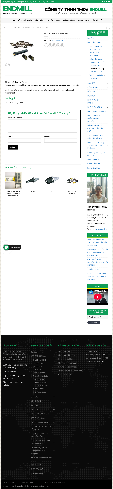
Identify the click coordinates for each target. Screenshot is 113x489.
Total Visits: (91, 361)
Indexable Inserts (72, 192)
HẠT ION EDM (93, 159)
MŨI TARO (91, 91)
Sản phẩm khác (93, 168)
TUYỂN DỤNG (93, 269)
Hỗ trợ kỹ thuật (64, 374)
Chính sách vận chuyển (67, 363)
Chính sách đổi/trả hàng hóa (70, 370)
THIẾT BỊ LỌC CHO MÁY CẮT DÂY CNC (95, 136)
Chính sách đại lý (65, 351)
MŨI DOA (91, 96)
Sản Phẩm (39, 20)
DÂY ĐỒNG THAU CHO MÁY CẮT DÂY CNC (95, 128)
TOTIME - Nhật (95, 65)
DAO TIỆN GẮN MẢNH (96, 111)
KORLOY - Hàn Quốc (96, 72)
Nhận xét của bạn (16, 117)
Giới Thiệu (27, 20)
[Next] (80, 187)
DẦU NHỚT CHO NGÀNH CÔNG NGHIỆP (94, 118)
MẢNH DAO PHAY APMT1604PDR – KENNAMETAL (13, 193)
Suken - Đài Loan (95, 59)
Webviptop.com (45, 486)
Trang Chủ (15, 20)
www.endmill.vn (101, 229)
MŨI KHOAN (92, 87)
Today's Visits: (92, 351)
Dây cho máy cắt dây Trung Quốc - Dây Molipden (95, 145)
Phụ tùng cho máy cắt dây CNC (96, 153)
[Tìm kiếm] (102, 20)
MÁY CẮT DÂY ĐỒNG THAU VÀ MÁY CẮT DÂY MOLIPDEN (97, 242)
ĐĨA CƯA (90, 38)
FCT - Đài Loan (94, 49)
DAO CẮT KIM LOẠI (28, 28)
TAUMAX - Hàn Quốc (97, 62)
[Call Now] (6, 247)
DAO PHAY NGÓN (94, 107)
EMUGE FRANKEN (96, 46)
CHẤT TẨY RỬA (93, 164)
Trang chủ (7, 28)
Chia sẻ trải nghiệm (65, 20)
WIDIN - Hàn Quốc (96, 75)
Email (47, 136)
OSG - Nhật (93, 56)
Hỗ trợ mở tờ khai (65, 359)
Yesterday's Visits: (93, 355)
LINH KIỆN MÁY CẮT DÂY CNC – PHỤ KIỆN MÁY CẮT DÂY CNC (97, 252)
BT (52, 192)
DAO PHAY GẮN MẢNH (93, 101)
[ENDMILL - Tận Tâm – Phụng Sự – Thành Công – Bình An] (55, 10)
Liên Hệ (95, 20)
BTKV (33, 192)
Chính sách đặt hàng (66, 355)
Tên (10, 136)
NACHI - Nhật (94, 52)
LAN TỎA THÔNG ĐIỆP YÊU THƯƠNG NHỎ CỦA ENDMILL (97, 276)
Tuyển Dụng (83, 20)
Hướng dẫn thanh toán (67, 367)
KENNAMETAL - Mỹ (42, 28)
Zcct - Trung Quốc (96, 78)
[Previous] (4, 187)
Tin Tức (49, 20)
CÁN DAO (91, 83)
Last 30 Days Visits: (94, 358)
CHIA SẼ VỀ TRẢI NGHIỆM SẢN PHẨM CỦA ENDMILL (97, 262)
